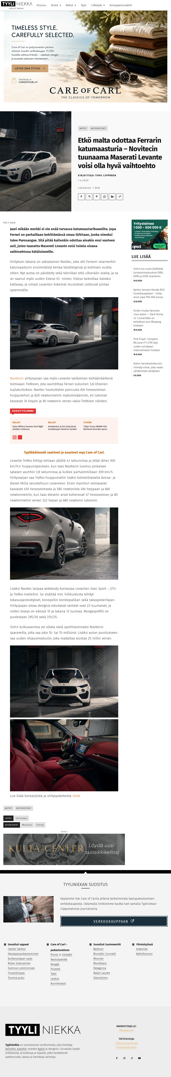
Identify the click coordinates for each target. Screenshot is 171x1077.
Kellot (16, 422)
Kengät (55, 964)
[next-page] (20, 437)
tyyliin (41, 1048)
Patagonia (99, 968)
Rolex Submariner (19, 963)
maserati (27, 825)
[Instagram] (124, 1058)
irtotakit (67, 954)
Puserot (55, 969)
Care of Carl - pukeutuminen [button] (60, 947)
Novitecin (17, 378)
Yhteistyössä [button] (144, 944)
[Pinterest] (96, 196)
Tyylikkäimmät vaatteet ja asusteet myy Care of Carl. (64, 452)
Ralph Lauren (101, 973)
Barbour (98, 949)
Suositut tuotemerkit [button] (107, 944)
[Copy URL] (119, 196)
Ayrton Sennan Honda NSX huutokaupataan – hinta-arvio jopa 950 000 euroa (148, 293)
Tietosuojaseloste (126, 1043)
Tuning (40, 825)
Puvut (54, 954)
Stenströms (100, 978)
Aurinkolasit (58, 983)
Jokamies (142, 949)
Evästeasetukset (126, 1047)
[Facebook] (81, 196)
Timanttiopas (16, 973)
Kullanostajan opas (20, 958)
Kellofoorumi (144, 954)
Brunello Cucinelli (104, 954)
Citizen (87, 422)
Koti (5, 222)
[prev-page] (15, 437)
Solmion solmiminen (21, 968)
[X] (89, 196)
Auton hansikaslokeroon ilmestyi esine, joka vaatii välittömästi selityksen (148, 367)
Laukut (55, 978)
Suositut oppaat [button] (18, 944)
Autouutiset (98, 128)
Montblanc (100, 963)
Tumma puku (16, 978)
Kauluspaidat (59, 959)
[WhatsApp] (104, 196)
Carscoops (21, 818)
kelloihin (10, 1048)
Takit (53, 974)
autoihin (22, 1048)
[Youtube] (139, 1058)
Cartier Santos (17, 949)
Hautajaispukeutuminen (23, 954)
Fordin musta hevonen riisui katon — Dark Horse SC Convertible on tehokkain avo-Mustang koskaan (148, 318)
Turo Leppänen (105, 175)
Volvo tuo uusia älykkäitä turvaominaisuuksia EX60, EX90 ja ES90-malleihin (148, 272)
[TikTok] (132, 1058)
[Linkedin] (112, 196)
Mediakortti (126, 1030)
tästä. (76, 796)
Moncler (98, 958)
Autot (83, 128)
